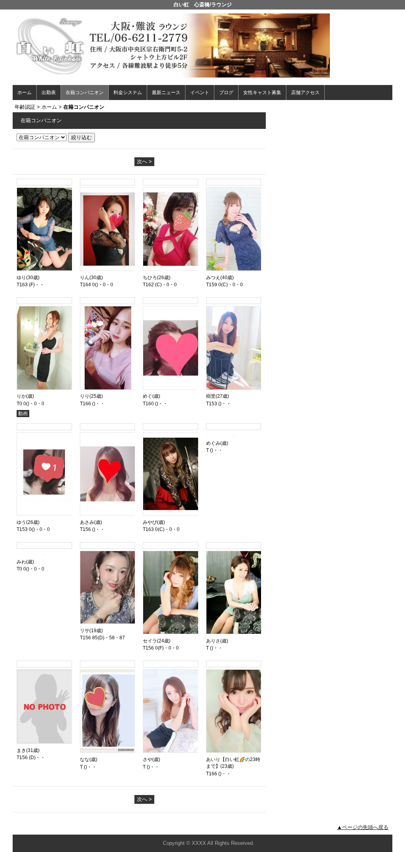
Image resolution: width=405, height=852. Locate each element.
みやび (150, 522)
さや (147, 759)
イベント (199, 92)
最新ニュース (166, 92)
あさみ (87, 522)
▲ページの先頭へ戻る (362, 827)
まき (21, 750)
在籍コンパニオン (85, 92)
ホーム (24, 92)
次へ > (144, 161)
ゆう (21, 522)
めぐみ (213, 443)
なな (84, 759)
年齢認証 (25, 107)
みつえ (213, 277)
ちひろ (150, 277)
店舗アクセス (305, 92)
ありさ (213, 641)
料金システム (128, 92)
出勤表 (49, 92)
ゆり (21, 277)
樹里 (211, 396)
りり (84, 396)
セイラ (150, 641)
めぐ (147, 396)
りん (84, 277)
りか (21, 396)
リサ (84, 630)
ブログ (226, 92)
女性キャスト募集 (262, 92)
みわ (21, 562)
